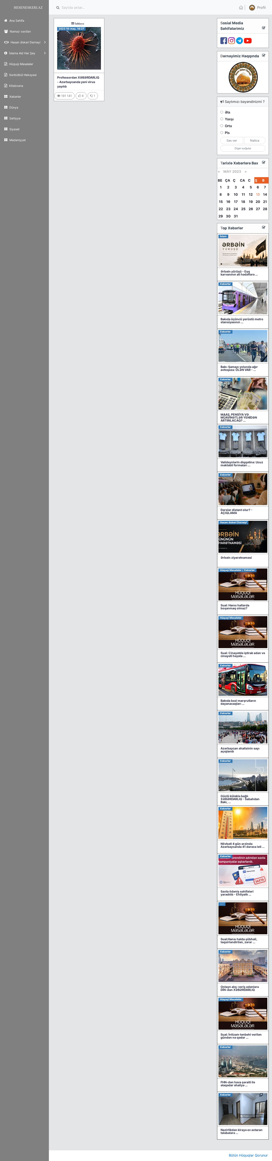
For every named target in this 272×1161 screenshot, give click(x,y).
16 (228, 201)
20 (258, 201)
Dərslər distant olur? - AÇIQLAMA (236, 511)
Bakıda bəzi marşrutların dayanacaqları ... (238, 702)
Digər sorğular (243, 148)
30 (228, 216)
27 (258, 209)
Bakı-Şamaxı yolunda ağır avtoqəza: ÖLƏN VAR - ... (239, 368)
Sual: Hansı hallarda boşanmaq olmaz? (235, 606)
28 (265, 209)
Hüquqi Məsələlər (20, 64)
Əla (227, 112)
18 (243, 201)
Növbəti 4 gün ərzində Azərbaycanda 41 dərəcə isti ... (243, 845)
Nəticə (254, 140)
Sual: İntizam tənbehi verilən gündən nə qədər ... (241, 1036)
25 (243, 209)
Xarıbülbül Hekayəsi (22, 75)
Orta (228, 126)
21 (265, 201)
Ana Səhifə (16, 20)
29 (220, 216)
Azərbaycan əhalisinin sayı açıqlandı (240, 749)
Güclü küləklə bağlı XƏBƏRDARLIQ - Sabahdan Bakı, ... (240, 799)
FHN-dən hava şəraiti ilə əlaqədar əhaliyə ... (238, 1083)
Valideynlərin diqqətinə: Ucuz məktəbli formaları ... (242, 463)
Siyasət (14, 129)
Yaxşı (229, 119)
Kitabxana (15, 86)
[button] (257, 7)
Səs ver (232, 140)
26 (251, 209)
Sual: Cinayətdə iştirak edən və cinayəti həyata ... (243, 654)
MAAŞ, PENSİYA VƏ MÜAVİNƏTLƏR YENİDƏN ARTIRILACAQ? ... (239, 417)
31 (236, 216)
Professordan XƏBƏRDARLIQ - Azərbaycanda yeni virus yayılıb (78, 82)
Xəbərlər (14, 96)
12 (251, 194)
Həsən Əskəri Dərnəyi (25, 42)
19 (251, 201)
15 (221, 201)
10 (236, 194)
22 (221, 209)
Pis (227, 133)
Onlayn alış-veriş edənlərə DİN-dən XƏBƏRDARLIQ (240, 988)
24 (236, 209)
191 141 (66, 96)
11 (243, 194)
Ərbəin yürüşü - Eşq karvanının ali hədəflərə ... (239, 273)
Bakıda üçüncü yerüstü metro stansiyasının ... (242, 320)
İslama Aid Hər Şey (21, 53)
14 (265, 194)
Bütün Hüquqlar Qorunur (248, 1155)
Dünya (13, 107)
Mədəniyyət (17, 140)
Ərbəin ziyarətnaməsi (236, 557)
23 (228, 209)
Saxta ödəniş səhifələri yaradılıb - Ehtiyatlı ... (237, 893)
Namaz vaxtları (20, 31)
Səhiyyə (14, 118)
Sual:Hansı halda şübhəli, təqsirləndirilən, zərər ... (239, 940)
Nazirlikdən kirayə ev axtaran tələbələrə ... (241, 1131)
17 (236, 201)
